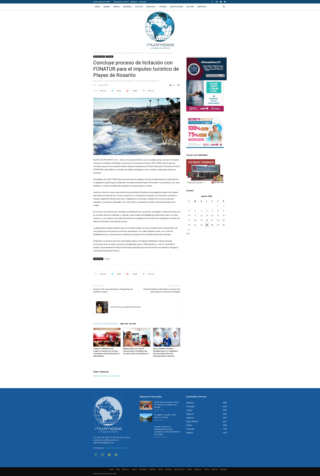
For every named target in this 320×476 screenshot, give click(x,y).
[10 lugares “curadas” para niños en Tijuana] (146, 417)
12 (201, 215)
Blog (118, 469)
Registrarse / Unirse (121, 2)
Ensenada (223, 469)
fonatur (107, 259)
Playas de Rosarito (105, 53)
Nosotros (133, 2)
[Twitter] (221, 1)
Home (112, 469)
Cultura (190, 7)
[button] (224, 7)
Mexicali (215, 469)
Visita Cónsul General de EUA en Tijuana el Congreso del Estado (166, 404)
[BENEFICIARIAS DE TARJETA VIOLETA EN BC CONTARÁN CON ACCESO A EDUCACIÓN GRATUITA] (136, 337)
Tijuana (160, 469)
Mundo (107, 7)
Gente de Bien (176, 7)
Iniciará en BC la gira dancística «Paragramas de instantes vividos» (113, 290)
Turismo (163, 7)
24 (189, 225)
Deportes (202, 7)
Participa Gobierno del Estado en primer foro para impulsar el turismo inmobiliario (162, 290)
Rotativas (168, 469)
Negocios (150, 7)
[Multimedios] (160, 29)
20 (207, 220)
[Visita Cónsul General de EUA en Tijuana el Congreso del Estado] (146, 405)
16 (224, 215)
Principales (109, 56)
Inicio (97, 7)
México (116, 7)
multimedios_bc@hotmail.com (116, 448)
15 (218, 215)
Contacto (142, 2)
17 (189, 220)
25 (195, 225)
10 (189, 215)
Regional (127, 7)
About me (125, 469)
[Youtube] (225, 1)
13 (207, 215)
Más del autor (128, 324)
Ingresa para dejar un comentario (106, 376)
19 (201, 220)
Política (139, 7)
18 (195, 220)
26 (201, 225)
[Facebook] (212, 1)
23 (224, 220)
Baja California (179, 469)
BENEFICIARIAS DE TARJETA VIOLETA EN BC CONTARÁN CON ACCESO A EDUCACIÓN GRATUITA (136, 351)
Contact (134, 469)
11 (195, 215)
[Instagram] (216, 1)
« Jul (188, 233)
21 (212, 220)
